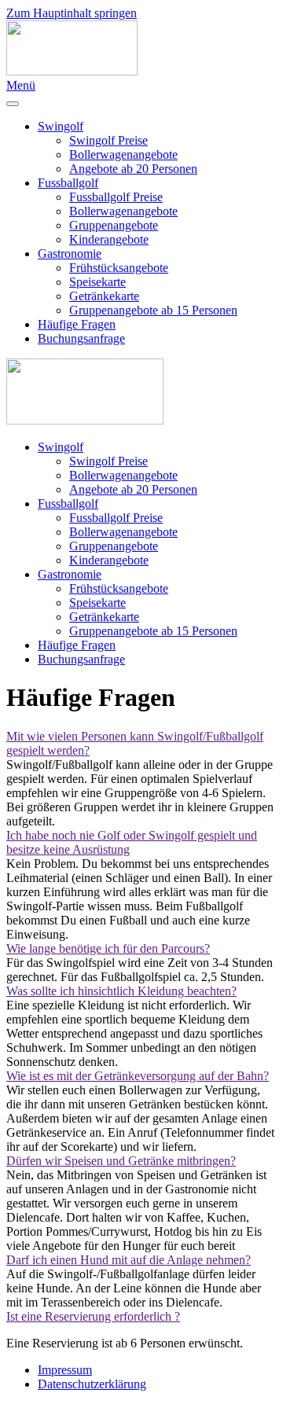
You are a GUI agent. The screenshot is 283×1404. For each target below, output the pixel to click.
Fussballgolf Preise (116, 197)
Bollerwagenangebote (123, 154)
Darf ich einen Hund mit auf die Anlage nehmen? (128, 1259)
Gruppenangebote (113, 225)
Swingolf (60, 126)
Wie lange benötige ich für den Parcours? (108, 948)
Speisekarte (97, 282)
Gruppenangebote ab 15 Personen (153, 310)
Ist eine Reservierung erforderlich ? (93, 1316)
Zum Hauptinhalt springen (71, 13)
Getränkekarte (104, 296)
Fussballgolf (68, 182)
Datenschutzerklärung (92, 1384)
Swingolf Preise (108, 140)
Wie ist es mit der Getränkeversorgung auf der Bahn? (137, 1075)
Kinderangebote (109, 239)
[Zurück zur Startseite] (72, 71)
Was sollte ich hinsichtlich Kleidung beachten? (121, 991)
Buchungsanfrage (81, 338)
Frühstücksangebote (118, 267)
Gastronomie (69, 253)
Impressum (65, 1369)
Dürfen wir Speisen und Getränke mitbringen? (121, 1160)
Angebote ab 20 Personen (133, 168)
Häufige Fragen (77, 324)
